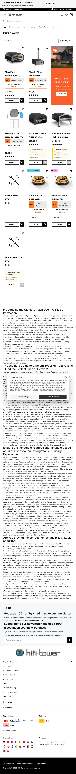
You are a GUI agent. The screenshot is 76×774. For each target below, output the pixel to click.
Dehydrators (7, 683)
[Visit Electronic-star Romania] (16, 746)
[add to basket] (22, 100)
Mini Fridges (7, 666)
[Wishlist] (66, 14)
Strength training (9, 688)
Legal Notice (41, 764)
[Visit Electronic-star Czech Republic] (32, 742)
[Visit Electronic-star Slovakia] (28, 742)
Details (11, 100)
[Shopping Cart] (71, 14)
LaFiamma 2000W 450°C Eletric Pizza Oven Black (61, 135)
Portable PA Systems (11, 670)
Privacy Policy (43, 744)
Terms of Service (54, 744)
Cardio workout (9, 675)
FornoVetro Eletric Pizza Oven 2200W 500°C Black (38, 135)
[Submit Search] (3, 21)
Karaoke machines (10, 692)
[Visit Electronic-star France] (16, 742)
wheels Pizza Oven (11, 197)
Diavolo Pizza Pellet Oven (35, 74)
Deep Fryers (7, 696)
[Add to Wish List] (23, 48)
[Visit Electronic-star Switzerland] (12, 742)
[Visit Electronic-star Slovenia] (8, 751)
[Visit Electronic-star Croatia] (12, 746)
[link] (14, 57)
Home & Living (14, 27)
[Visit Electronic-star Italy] (20, 742)
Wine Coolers (8, 679)
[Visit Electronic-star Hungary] (4, 746)
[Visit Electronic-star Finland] (24, 746)
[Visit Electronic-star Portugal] (4, 751)
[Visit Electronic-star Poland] (8, 746)
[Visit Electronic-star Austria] (8, 742)
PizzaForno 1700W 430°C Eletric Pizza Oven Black (14, 74)
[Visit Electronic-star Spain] (24, 742)
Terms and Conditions (25, 764)
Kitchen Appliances (29, 27)
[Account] (62, 14)
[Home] (6, 27)
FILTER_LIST (66, 41)
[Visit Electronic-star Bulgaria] (20, 746)
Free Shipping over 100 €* (63, 9)
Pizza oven (55, 27)
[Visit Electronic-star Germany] (4, 742)
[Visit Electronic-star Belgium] (28, 746)
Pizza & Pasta (43, 27)
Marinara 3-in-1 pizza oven (36, 197)
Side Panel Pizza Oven (13, 259)
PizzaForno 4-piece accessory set (13, 135)
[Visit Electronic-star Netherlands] (32, 746)
